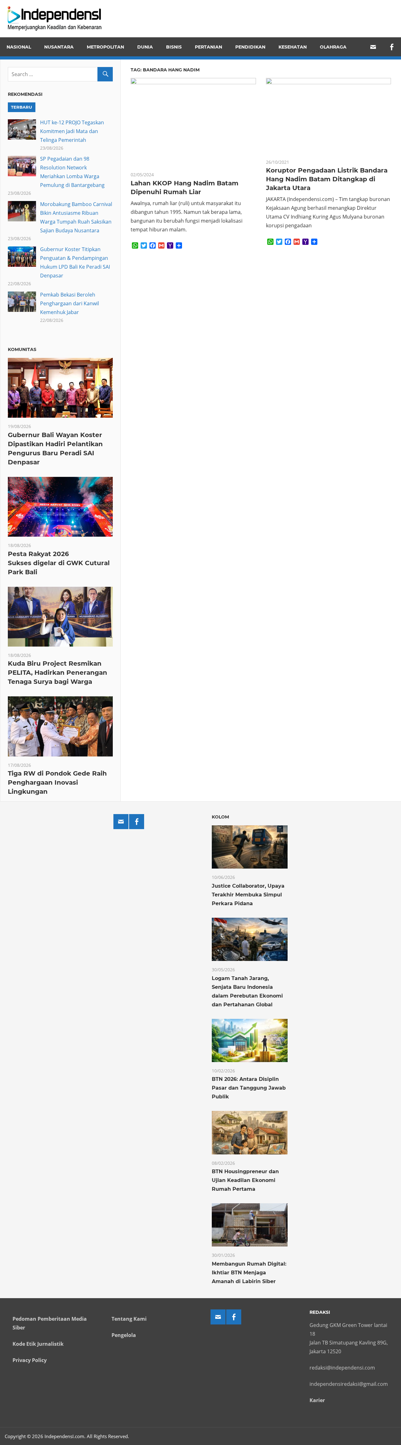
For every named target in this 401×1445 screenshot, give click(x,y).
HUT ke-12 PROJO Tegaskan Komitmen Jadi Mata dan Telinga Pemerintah (72, 131)
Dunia (145, 47)
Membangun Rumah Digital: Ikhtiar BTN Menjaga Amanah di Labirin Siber (249, 1272)
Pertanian (208, 47)
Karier (317, 1400)
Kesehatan (293, 47)
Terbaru (21, 107)
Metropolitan (105, 47)
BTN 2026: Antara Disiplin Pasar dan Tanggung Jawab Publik (249, 1088)
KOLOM (220, 817)
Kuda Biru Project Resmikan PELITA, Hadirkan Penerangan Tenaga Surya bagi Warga (57, 672)
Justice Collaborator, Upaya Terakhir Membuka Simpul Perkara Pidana (248, 894)
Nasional (19, 47)
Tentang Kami (129, 1318)
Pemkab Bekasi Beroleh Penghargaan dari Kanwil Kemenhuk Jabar (69, 303)
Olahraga (333, 47)
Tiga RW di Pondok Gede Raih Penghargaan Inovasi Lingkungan (57, 782)
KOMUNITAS (22, 349)
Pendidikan (250, 47)
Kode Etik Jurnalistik (38, 1343)
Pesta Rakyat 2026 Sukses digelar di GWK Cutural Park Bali (59, 563)
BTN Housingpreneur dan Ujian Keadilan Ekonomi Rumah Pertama (245, 1180)
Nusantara (59, 47)
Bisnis (174, 47)
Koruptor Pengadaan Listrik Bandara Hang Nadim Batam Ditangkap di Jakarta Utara (327, 179)
